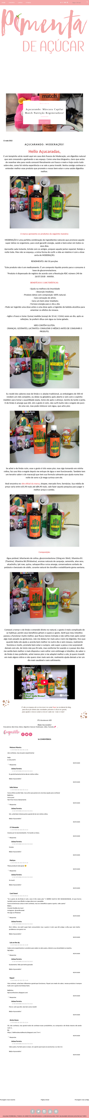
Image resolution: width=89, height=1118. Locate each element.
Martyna (12, 860)
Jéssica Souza (14, 1020)
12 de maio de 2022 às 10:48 (19, 945)
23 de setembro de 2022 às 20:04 (22, 1043)
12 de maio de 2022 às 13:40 (19, 980)
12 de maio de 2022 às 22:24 (19, 1022)
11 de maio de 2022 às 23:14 (19, 830)
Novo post (10, 797)
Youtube (51, 727)
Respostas (13, 765)
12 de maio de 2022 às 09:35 (19, 896)
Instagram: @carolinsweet (15, 910)
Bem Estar (15, 727)
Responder (76, 763)
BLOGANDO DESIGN (66, 1116)
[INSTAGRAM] (44, 1112)
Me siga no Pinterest (14, 913)
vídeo (45, 727)
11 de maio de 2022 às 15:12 (19, 790)
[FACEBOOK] (32, 1112)
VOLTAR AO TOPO (80, 1116)
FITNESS (28, 2)
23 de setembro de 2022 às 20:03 (22, 961)
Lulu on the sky (15, 943)
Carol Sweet (14, 893)
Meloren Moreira (15, 747)
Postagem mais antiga (82, 1100)
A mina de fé (11, 760)
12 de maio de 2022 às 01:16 (19, 863)
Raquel (12, 978)
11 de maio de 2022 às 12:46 (19, 750)
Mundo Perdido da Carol (15, 908)
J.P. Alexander (14, 827)
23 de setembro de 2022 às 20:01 (22, 771)
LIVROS (20, 2)
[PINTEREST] (56, 1112)
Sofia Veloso (14, 787)
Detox (21, 727)
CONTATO (12, 2)
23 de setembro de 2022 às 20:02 (22, 844)
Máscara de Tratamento (44, 103)
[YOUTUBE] (50, 1112)
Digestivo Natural (29, 727)
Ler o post (44, 125)
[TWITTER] (38, 1112)
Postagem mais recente (7, 1100)
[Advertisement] (44, 73)
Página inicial (45, 1100)
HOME (3, 2)
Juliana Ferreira (16, 769)
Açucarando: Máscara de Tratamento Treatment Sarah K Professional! (44, 113)
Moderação (39, 727)
